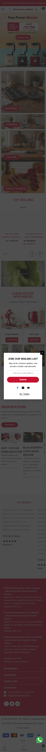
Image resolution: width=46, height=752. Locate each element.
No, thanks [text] (24, 394)
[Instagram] (23, 387)
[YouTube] (28, 387)
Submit (23, 379)
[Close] (42, 353)
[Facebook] (17, 387)
